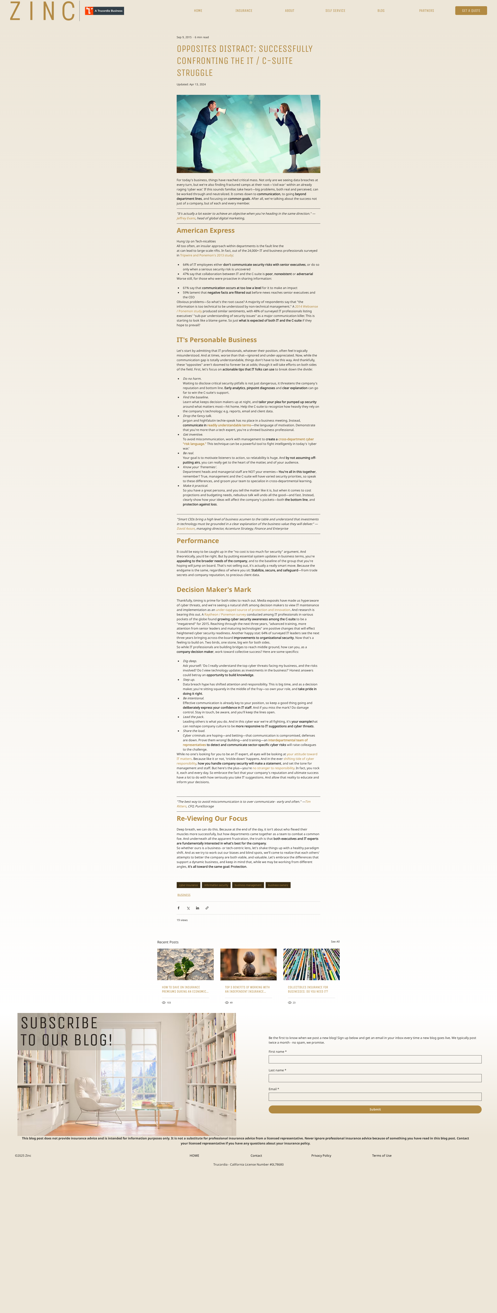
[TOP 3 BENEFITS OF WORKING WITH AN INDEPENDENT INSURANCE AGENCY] (248, 964)
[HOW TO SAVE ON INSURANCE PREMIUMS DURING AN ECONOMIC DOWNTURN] (185, 964)
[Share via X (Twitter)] (188, 908)
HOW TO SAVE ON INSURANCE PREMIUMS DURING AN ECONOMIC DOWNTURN (184, 989)
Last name (277, 1070)
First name (278, 1051)
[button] (244, 11)
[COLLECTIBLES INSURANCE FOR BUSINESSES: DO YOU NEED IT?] (311, 964)
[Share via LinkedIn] (197, 908)
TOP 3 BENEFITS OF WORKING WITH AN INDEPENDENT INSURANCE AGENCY (247, 989)
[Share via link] (207, 908)
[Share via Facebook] (178, 908)
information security (216, 885)
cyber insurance (188, 885)
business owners (278, 885)
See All (335, 941)
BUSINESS (183, 895)
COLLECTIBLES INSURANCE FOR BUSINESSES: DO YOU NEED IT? (308, 989)
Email (274, 1089)
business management (248, 885)
